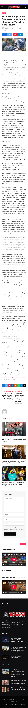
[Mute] (22, 564)
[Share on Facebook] (4, 34)
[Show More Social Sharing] (24, 34)
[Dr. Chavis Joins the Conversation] (5, 657)
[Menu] (2, 7)
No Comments (20, 28)
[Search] (26, 7)
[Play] (4, 564)
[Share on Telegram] (20, 34)
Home (6, 704)
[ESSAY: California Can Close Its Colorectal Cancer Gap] (5, 689)
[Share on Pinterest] (15, 34)
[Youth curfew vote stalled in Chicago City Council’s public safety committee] (14, 452)
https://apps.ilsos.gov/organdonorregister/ (14, 377)
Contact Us (22, 704)
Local (3, 13)
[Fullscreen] (24, 564)
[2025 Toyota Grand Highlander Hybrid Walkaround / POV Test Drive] (5, 639)
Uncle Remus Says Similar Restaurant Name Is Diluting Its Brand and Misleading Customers (14, 439)
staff (7, 28)
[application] (14, 559)
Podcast (16, 704)
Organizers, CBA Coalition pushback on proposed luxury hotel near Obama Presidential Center (13, 484)
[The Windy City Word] (14, 7)
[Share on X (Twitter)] (9, 34)
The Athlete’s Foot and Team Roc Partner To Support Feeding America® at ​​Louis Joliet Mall (7, 397)
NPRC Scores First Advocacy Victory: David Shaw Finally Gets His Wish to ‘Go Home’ (18, 682)
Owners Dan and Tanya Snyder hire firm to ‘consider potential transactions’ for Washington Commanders (19, 398)
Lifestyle (11, 704)
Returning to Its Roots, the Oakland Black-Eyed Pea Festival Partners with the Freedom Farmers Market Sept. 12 (18, 673)
